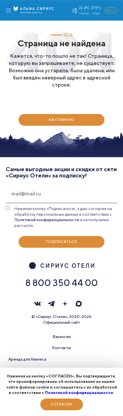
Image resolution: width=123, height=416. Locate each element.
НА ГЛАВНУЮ (62, 119)
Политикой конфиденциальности (79, 392)
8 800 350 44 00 (61, 282)
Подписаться (61, 241)
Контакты (61, 347)
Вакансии (62, 336)
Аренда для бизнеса (27, 359)
